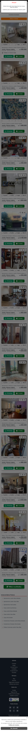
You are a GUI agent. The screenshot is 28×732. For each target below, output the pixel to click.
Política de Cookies (14, 725)
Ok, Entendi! (14, 728)
